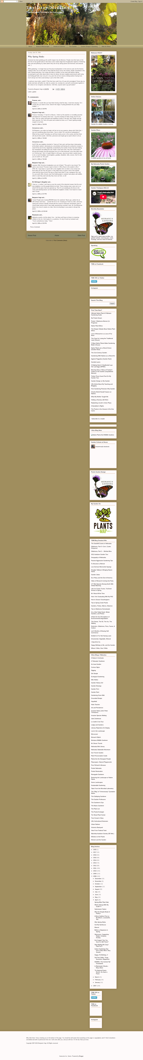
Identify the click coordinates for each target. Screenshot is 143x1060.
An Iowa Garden (96, 664)
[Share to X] (60, 89)
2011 (95, 868)
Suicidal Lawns (95, 362)
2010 (95, 871)
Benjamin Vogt (36, 112)
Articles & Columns (59, 46)
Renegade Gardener (97, 774)
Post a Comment (35, 227)
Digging (93, 670)
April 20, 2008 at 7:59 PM (39, 124)
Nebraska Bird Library (98, 746)
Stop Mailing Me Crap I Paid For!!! (102, 945)
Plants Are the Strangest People (101, 759)
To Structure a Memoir (98, 563)
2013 (95, 863)
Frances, (34, 100)
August (97, 889)
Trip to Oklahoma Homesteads (100, 609)
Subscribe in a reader (98, 419)
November (98, 881)
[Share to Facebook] (62, 89)
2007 (95, 986)
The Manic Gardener (97, 805)
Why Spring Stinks (100, 922)
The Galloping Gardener (98, 796)
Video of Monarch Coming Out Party (102, 581)
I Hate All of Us (95, 642)
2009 (95, 873)
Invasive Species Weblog (99, 715)
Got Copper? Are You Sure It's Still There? (101, 941)
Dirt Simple (94, 673)
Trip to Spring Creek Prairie (99, 602)
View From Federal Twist (98, 830)
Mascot (97, 927)
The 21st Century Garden (99, 352)
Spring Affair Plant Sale (102, 902)
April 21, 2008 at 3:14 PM (39, 178)
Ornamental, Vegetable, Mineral (101, 639)
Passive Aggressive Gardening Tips (102, 560)
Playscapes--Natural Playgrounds (101, 762)
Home (57, 235)
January (97, 982)
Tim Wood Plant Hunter (98, 815)
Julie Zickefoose (96, 718)
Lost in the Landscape (98, 731)
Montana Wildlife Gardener (99, 740)
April (96, 900)
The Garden (73, 46)
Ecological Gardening (97, 676)
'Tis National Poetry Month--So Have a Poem (101, 972)
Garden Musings (96, 686)
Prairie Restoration (97, 771)
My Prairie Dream (96, 318)
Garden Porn (95, 689)
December (98, 878)
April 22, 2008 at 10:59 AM (39, 211)
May (96, 897)
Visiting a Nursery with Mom (99, 400)
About (30, 46)
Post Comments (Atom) (60, 240)
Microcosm (94, 734)
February (98, 979)
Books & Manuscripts (42, 46)
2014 (95, 860)
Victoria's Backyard (97, 827)
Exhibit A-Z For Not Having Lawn (101, 636)
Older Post (81, 235)
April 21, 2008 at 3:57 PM (39, 194)
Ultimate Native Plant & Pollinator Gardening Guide (101, 314)
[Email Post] (53, 89)
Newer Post (32, 235)
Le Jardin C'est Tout (97, 721)
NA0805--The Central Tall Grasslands (102, 962)
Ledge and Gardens (97, 725)
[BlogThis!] (58, 89)
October (97, 884)
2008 (95, 876)
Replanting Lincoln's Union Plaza (101, 403)
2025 (95, 849)
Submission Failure (100, 909)
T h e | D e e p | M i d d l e (46, 7)
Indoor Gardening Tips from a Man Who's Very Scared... (102, 950)
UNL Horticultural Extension (99, 821)
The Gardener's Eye (97, 802)
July (96, 892)
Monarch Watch (96, 737)
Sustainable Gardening (98, 785)
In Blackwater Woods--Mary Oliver (101, 967)
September (98, 886)
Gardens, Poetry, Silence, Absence (101, 606)
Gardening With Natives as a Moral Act (103, 356)
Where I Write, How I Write (99, 648)
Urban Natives (95, 824)
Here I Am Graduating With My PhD (102, 596)
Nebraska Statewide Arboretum (100, 749)
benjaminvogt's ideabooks (102, 446)
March (97, 977)
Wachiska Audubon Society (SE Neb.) (102, 833)
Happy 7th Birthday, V (101, 955)
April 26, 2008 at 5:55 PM (39, 223)
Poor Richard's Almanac (98, 765)
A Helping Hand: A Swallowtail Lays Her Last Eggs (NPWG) (102, 365)
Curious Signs (95, 667)
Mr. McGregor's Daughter (39, 182)
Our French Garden (97, 753)
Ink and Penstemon (97, 707)
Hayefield (94, 701)
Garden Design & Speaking (89, 46)
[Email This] (57, 89)
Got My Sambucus (100, 924)
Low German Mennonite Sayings (101, 567)
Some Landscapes (97, 782)
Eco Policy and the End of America (101, 578)
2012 (95, 865)
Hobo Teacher (95, 704)
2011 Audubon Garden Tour (99, 554)
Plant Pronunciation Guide (99, 756)
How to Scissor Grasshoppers (100, 599)
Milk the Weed (106, 46)
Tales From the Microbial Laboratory (102, 788)
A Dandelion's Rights (97, 406)
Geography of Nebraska (98, 557)
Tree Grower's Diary (97, 818)
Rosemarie (35, 215)
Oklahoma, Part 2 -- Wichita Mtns (101, 551)
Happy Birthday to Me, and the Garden (103, 645)
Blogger (81, 1056)
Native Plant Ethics (97, 326)
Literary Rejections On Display (100, 728)
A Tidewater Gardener (98, 661)
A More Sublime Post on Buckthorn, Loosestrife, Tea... (102, 917)
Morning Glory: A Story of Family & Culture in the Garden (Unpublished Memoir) (102, 371)
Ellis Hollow (94, 680)
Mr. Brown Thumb (96, 743)
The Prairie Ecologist (97, 812)
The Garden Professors (98, 799)
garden (34, 92)
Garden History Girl (97, 683)
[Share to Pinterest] (64, 89)
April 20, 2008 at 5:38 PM (39, 109)
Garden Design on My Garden (100, 381)
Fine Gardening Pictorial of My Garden (103, 389)
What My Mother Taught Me (99, 396)
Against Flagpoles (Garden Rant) (101, 359)
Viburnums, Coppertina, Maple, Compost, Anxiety (102, 936)
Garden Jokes (95, 574)
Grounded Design (96, 698)
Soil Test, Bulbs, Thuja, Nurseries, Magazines (102, 958)
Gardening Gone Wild (97, 695)
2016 (95, 855)
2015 (95, 857)
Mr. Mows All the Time (98, 593)
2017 (95, 852)
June (96, 894)
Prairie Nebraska (96, 768)
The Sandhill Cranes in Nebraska (101, 543)
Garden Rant (95, 692)
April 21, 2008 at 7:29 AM (39, 138)
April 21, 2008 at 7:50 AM (39, 159)
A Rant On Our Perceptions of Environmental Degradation (100, 617)
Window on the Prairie (98, 836)
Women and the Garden (98, 840)
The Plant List (95, 809)
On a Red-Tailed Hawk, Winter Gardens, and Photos (100, 613)
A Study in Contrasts (97, 658)
